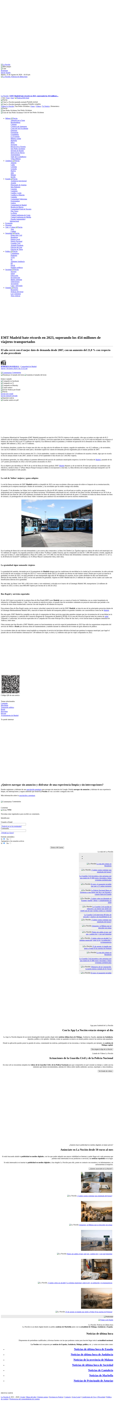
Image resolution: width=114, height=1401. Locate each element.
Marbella (14, 141)
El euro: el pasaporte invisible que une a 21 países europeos (101, 885)
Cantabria (14, 191)
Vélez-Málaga (16, 159)
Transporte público (7, 707)
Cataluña (14, 197)
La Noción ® (5, 1397)
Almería (13, 163)
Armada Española (17, 245)
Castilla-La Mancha (17, 195)
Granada (14, 169)
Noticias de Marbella (101, 1375)
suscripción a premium (27, 795)
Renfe (3, 709)
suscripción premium (34, 789)
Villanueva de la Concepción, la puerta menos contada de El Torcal (98, 968)
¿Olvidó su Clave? (7, 833)
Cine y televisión (16, 286)
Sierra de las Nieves (18, 153)
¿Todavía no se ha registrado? (11, 826)
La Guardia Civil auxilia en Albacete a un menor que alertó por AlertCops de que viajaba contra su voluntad (95, 909)
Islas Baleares (15, 187)
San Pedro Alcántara (22, 106)
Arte (12, 229)
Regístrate (4, 71)
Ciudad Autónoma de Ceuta (20, 215)
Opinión (8, 288)
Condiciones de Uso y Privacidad (93, 1397)
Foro (8, 98)
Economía (8, 223)
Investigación (15, 278)
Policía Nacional (16, 241)
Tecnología (14, 284)
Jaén (12, 173)
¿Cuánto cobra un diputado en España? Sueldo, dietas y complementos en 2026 (96, 900)
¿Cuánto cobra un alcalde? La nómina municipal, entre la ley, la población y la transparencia (95, 940)
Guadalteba (15, 134)
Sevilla (13, 177)
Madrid (98, 460)
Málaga (8, 118)
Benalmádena (15, 122)
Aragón (13, 183)
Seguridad (9, 233)
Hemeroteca (55, 106)
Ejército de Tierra (17, 249)
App (12, 98)
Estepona (14, 130)
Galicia (13, 203)
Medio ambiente (16, 280)
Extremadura (15, 201)
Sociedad (8, 269)
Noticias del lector (17, 292)
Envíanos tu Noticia (56, 1397)
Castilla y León (16, 193)
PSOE (13, 265)
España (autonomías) (18, 219)
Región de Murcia (17, 207)
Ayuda (22, 1397)
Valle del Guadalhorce (18, 157)
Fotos (33, 106)
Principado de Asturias (18, 185)
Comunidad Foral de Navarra (21, 209)
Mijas (13, 143)
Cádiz (13, 165)
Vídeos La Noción (7, 106)
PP (12, 263)
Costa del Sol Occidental (19, 128)
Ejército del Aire (16, 247)
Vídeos (38, 106)
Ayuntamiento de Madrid (9, 715)
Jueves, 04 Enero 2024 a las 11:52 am (14, 368)
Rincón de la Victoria (18, 147)
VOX (13, 257)
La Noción (4, 96)
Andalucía (9, 161)
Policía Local (15, 239)
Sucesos (13, 271)
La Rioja (14, 213)
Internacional (14, 221)
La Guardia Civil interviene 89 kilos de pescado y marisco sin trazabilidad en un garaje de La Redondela (97, 917)
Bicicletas (4, 711)
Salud (13, 274)
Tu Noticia (46, 106)
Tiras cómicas (15, 296)
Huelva (13, 171)
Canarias (14, 189)
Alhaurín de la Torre (18, 120)
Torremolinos (15, 155)
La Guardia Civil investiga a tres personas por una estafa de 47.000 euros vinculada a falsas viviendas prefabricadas (95, 878)
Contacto (67, 1397)
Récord (3, 713)
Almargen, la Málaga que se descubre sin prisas (101, 927)
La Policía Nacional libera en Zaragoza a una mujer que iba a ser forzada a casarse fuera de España (95, 892)
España (8, 179)
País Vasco (14, 211)
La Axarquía (15, 136)
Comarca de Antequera (19, 126)
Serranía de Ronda (17, 151)
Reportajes (14, 290)
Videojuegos (15, 282)
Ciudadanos (15, 253)
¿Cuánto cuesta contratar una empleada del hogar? (101, 871)
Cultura (13, 231)
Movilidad (4, 705)
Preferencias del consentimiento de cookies (25, 1399)
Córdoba (14, 167)
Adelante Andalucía (18, 261)
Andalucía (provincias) (19, 181)
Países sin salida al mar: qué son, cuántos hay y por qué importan (98, 933)
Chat (3, 98)
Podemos (14, 255)
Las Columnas (16, 294)
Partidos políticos (17, 267)
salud (106, 616)
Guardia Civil (15, 243)
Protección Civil (16, 235)
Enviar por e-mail (7, 394)
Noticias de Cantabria (100, 1370)
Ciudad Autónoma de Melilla (21, 217)
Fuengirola (14, 132)
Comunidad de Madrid (19, 205)
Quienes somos (42, 1397)
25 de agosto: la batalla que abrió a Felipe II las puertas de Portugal (97, 947)
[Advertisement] (57, 16)
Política (8, 251)
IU (12, 259)
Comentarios (16, 372)
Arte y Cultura (10, 227)
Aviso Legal (76, 1397)
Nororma (14, 145)
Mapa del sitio (31, 1397)
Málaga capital (16, 138)
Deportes (8, 225)
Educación (14, 276)
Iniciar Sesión (5, 73)
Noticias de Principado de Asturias (93, 1380)
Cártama (14, 124)
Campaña (4, 703)
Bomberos (14, 237)
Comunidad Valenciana (19, 199)
